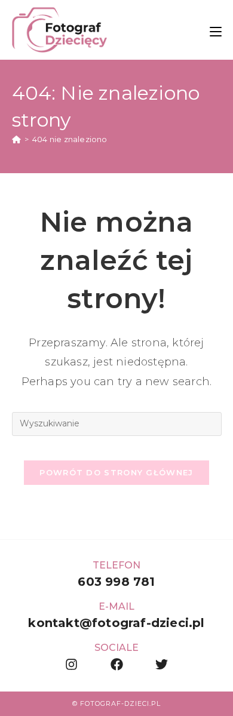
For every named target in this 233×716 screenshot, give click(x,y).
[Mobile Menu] (216, 29)
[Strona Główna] (16, 139)
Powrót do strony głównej (116, 472)
